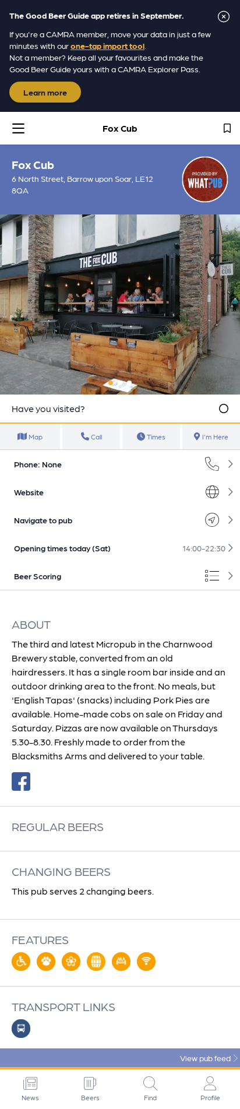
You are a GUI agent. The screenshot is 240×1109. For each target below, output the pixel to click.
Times (155, 436)
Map (35, 436)
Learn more (45, 92)
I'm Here (214, 436)
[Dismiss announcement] (223, 16)
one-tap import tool (107, 45)
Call (95, 436)
